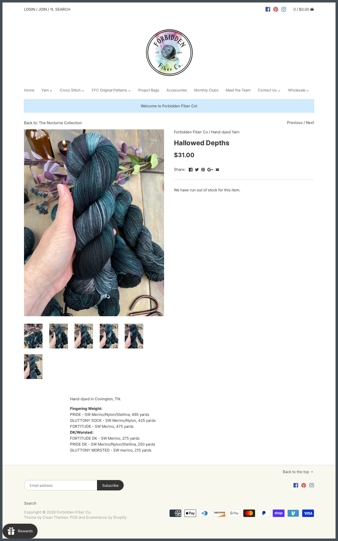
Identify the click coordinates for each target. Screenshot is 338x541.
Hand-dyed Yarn (225, 132)
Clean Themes (55, 517)
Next (310, 122)
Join (42, 9)
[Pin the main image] (203, 169)
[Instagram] (283, 9)
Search (30, 503)
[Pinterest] (275, 9)
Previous (295, 122)
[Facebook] (268, 9)
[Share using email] (217, 169)
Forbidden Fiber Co (191, 132)
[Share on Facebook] (191, 169)
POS (74, 517)
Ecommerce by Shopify (106, 517)
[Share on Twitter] (197, 169)
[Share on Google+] (210, 169)
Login (29, 9)
